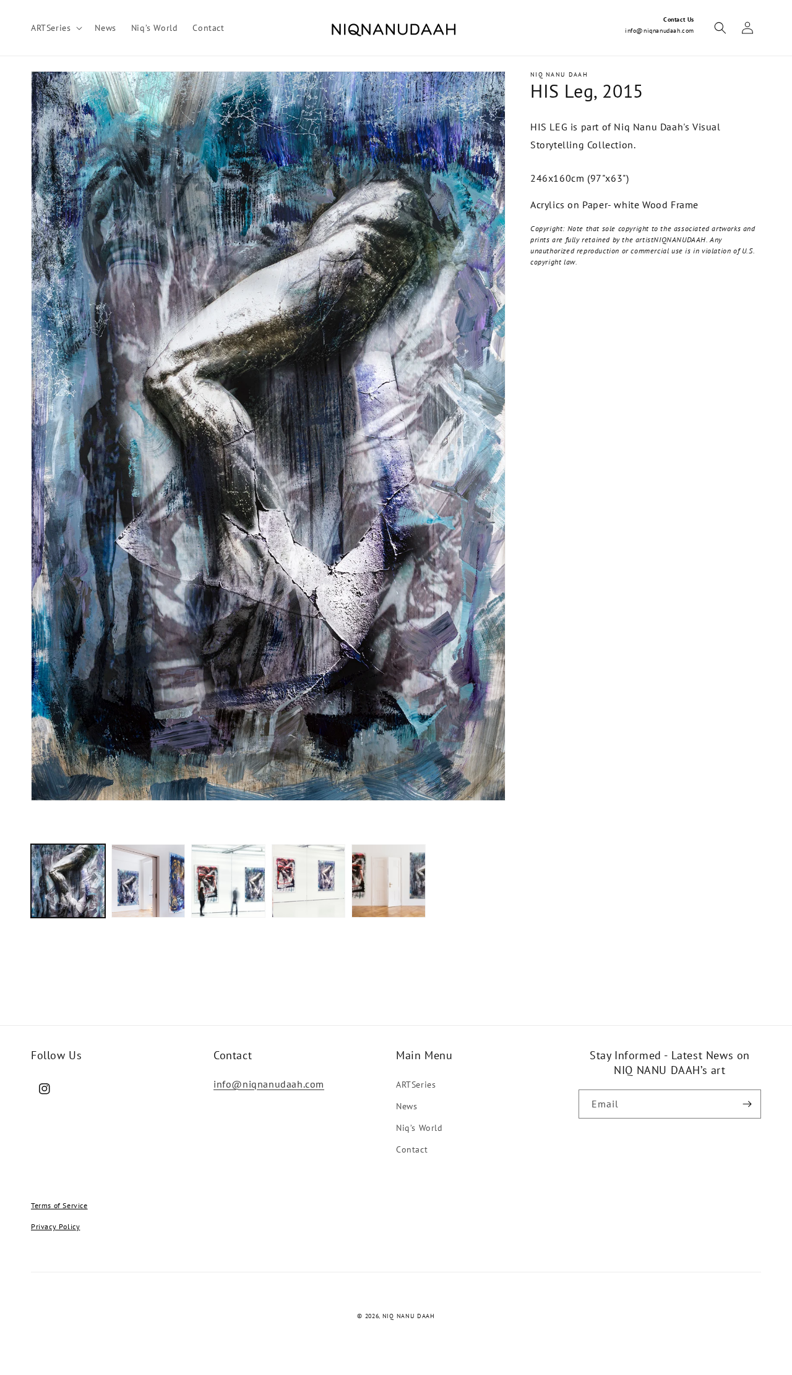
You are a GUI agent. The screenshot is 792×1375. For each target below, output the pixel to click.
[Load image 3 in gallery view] (228, 881)
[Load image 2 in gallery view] (148, 881)
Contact (412, 1149)
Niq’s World (419, 1127)
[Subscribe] (746, 1104)
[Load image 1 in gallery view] (68, 881)
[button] (55, 28)
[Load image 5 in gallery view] (388, 881)
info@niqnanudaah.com (659, 31)
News (406, 1106)
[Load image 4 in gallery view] (309, 881)
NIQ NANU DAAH (408, 1316)
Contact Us (678, 19)
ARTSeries (416, 1084)
